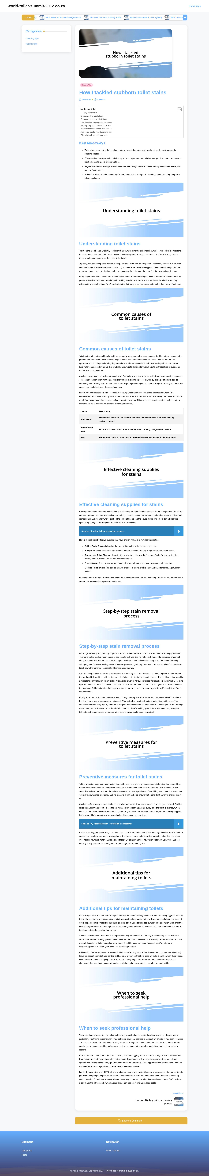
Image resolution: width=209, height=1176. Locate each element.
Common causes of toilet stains (94, 119)
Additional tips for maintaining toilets (96, 132)
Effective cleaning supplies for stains (96, 122)
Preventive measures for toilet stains (96, 129)
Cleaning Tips (86, 85)
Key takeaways (90, 113)
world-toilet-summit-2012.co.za (36, 6)
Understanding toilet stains (92, 116)
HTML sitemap (113, 1150)
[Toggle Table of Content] (178, 109)
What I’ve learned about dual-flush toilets (154, 17)
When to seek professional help (94, 135)
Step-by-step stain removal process (96, 125)
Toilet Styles (31, 44)
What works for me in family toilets (70, 17)
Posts (24, 1155)
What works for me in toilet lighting (111, 17)
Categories (27, 1150)
